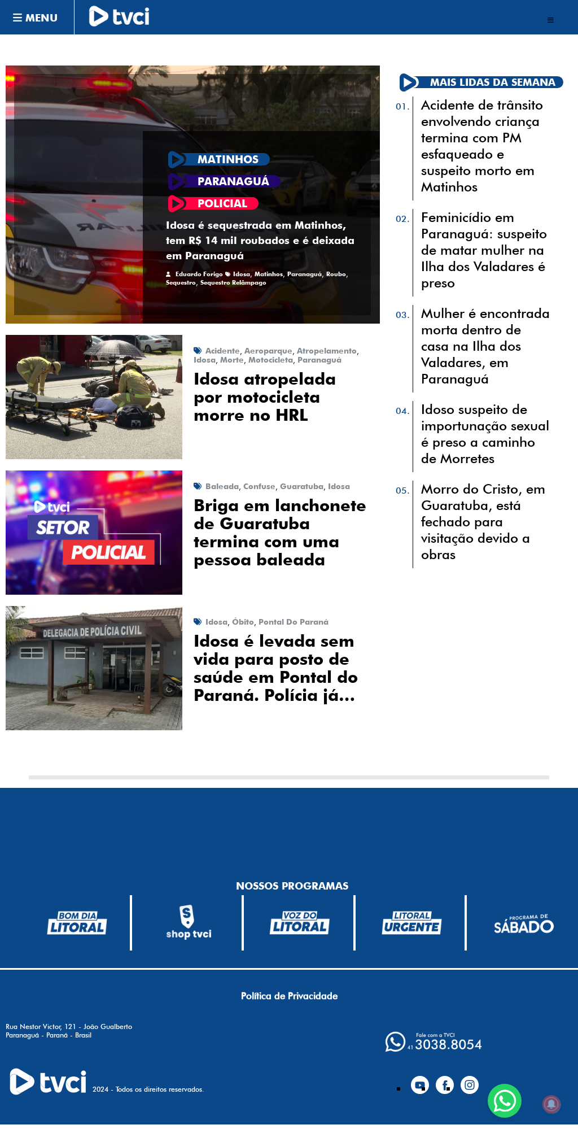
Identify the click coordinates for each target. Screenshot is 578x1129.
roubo (336, 274)
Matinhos (269, 274)
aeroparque (268, 350)
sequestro (181, 282)
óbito (243, 621)
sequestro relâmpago (233, 282)
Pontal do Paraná (294, 621)
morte (232, 359)
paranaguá (304, 274)
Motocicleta (270, 359)
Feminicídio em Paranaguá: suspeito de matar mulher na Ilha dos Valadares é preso (484, 250)
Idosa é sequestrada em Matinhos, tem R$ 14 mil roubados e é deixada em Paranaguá (260, 240)
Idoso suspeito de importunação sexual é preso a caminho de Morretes (485, 434)
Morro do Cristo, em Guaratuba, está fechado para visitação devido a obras (483, 522)
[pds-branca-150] (523, 922)
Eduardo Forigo (199, 274)
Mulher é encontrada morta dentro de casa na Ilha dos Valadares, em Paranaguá (485, 346)
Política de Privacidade (289, 995)
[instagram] (470, 1080)
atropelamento (327, 350)
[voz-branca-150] (300, 922)
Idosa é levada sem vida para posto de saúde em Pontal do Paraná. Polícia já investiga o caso (276, 668)
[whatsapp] (433, 1041)
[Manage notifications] (551, 1104)
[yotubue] (420, 1080)
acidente (222, 350)
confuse (259, 486)
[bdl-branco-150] (77, 922)
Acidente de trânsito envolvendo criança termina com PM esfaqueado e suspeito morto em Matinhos (482, 146)
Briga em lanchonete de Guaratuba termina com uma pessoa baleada (280, 532)
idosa (241, 274)
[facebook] (445, 1080)
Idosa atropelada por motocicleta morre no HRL (265, 397)
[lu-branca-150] (411, 922)
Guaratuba (301, 486)
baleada (222, 486)
